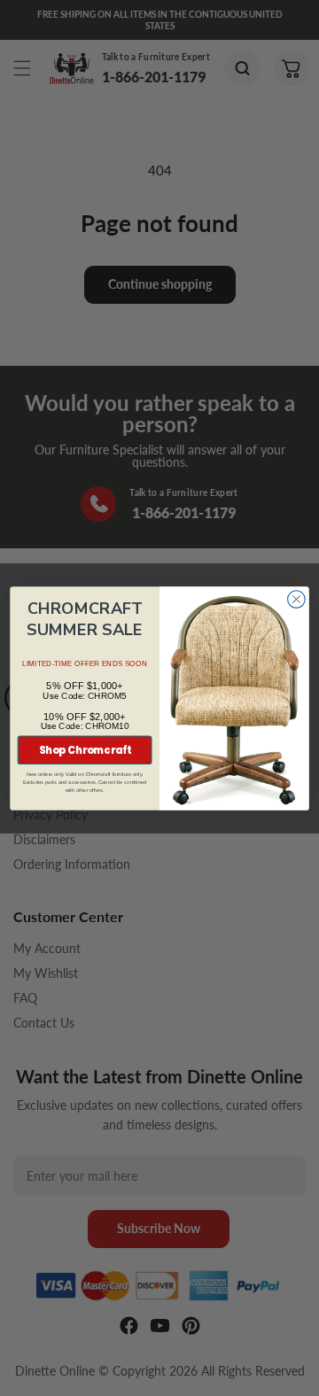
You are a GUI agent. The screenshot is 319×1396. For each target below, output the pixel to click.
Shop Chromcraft (85, 750)
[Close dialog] (297, 599)
